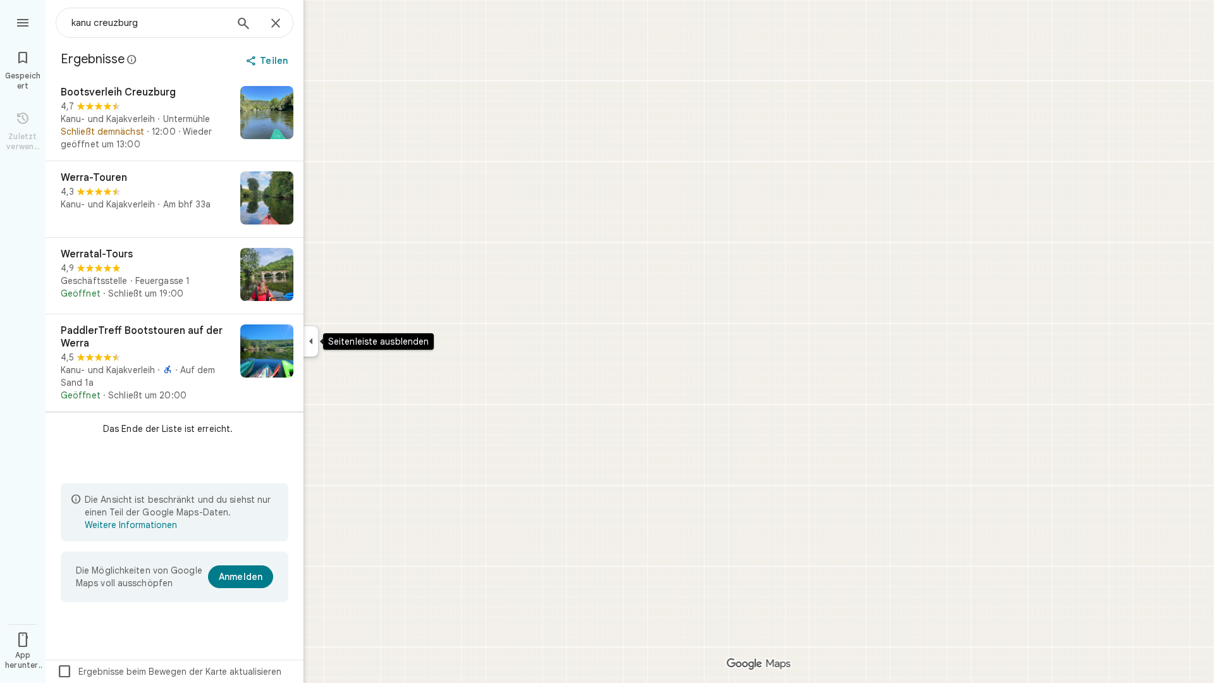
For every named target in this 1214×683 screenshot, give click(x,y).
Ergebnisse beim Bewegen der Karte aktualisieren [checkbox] (169, 671)
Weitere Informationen (131, 525)
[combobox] (148, 22)
